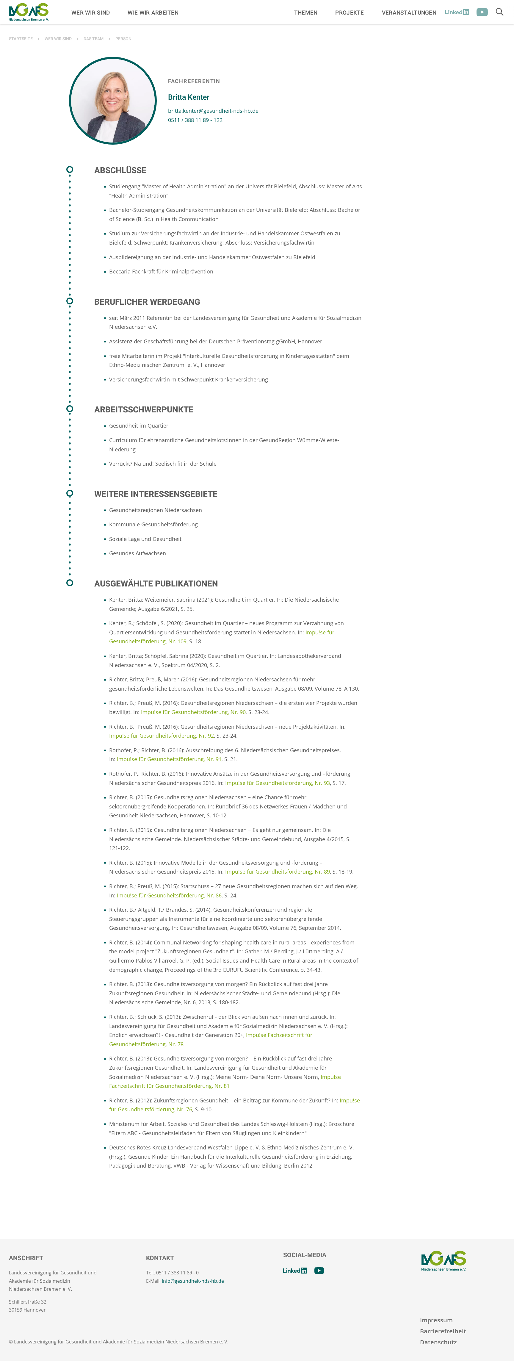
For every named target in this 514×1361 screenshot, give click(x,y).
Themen (306, 12)
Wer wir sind (90, 12)
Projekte (349, 12)
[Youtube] (482, 12)
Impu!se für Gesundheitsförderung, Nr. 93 (277, 782)
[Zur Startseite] (28, 12)
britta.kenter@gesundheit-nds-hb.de (213, 110)
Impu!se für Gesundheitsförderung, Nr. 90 (193, 712)
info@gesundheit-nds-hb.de (193, 1281)
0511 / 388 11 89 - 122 (195, 119)
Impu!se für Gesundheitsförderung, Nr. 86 (169, 895)
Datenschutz (438, 1342)
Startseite (21, 39)
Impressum (436, 1320)
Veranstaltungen (409, 12)
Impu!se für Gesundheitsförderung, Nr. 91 (169, 759)
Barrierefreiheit (443, 1331)
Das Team (94, 39)
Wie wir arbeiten (153, 12)
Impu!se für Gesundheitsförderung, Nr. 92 (161, 735)
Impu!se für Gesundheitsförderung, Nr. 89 (277, 871)
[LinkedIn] (457, 12)
